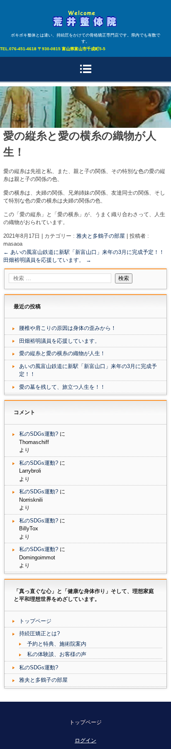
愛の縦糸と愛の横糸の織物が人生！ (62, 353)
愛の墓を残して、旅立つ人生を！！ (62, 387)
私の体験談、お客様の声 (56, 654)
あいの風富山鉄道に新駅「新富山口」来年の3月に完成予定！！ (83, 252)
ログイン (85, 740)
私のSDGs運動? (38, 434)
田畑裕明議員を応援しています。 (47, 260)
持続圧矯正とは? (39, 633)
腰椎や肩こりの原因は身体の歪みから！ (67, 328)
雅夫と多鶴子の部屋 (100, 236)
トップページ (35, 621)
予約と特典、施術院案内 (56, 644)
